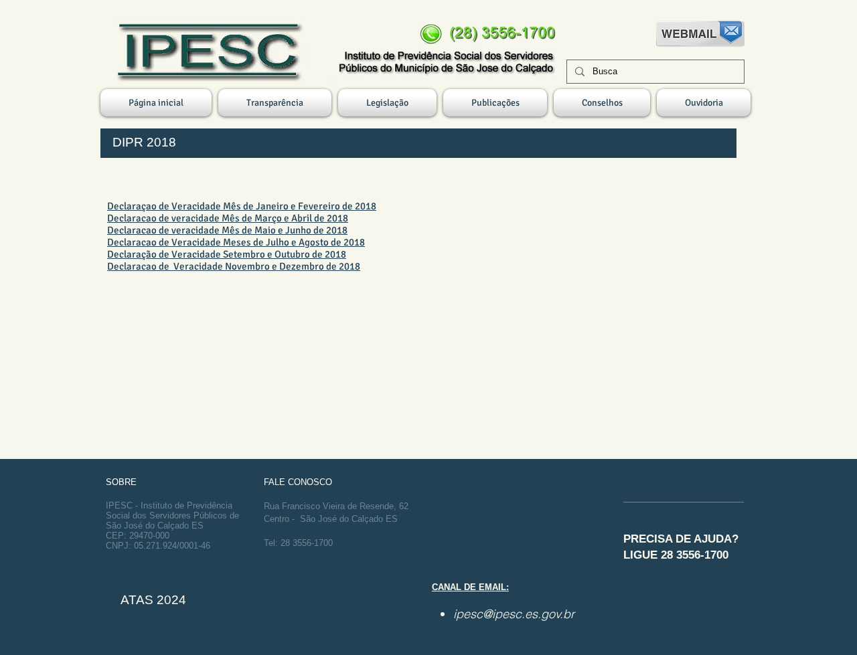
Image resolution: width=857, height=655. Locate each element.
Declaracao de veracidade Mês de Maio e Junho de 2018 (227, 230)
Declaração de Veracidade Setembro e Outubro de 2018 (226, 254)
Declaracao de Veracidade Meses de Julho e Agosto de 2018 (236, 242)
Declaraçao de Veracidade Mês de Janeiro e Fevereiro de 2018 (241, 206)
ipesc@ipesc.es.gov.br (513, 614)
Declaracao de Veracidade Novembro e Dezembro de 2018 (233, 266)
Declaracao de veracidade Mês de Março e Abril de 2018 (227, 218)
